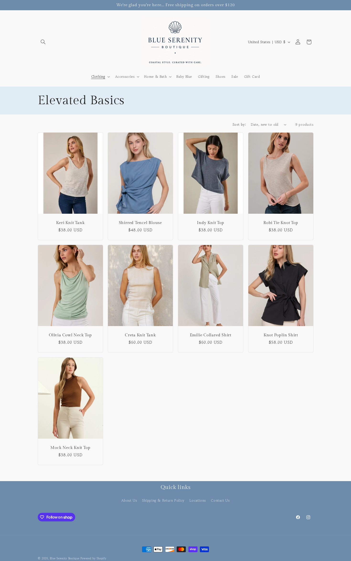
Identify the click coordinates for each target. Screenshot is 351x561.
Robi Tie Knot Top (280, 222)
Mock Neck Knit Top (70, 447)
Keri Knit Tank (70, 222)
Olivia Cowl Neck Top (70, 335)
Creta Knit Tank (140, 335)
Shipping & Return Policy (163, 500)
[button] (43, 41)
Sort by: (239, 124)
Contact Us (220, 500)
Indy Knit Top (210, 222)
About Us (129, 500)
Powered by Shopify (93, 558)
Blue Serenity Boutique (64, 558)
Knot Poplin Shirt (280, 335)
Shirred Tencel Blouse (140, 222)
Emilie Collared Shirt (210, 335)
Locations (198, 500)
